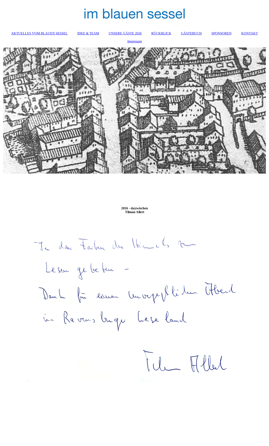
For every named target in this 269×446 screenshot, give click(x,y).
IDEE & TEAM (88, 33)
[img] (134, 13)
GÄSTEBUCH (191, 33)
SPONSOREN (221, 33)
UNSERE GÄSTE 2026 (125, 33)
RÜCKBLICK (161, 33)
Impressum (134, 41)
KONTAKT (249, 33)
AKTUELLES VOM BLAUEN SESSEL (39, 33)
